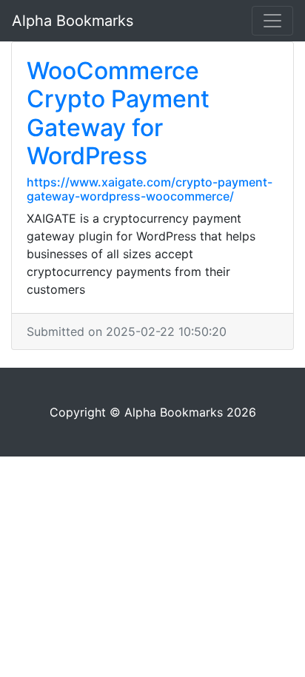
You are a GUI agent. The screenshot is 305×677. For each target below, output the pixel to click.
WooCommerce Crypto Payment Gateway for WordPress (118, 113)
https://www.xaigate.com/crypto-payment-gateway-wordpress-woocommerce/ (149, 189)
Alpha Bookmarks (72, 21)
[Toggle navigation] (272, 21)
